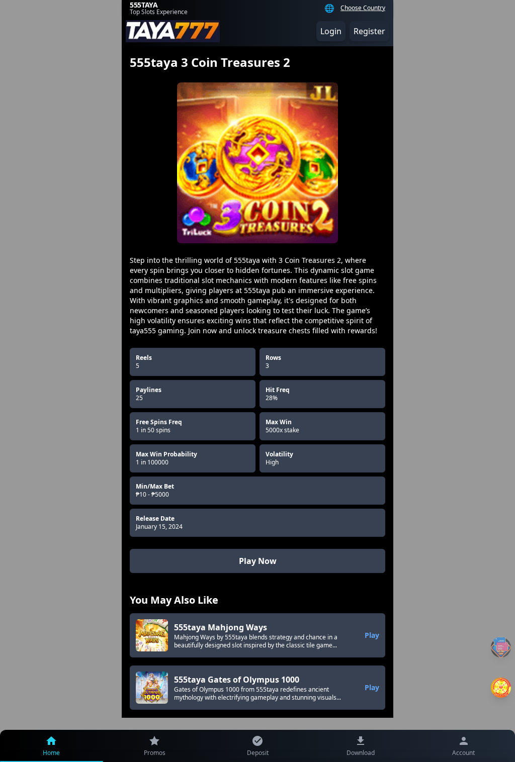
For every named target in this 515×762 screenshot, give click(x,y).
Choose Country (362, 8)
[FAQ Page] (501, 647)
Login (330, 31)
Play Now (258, 560)
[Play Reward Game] (501, 688)
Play (372, 635)
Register (369, 31)
